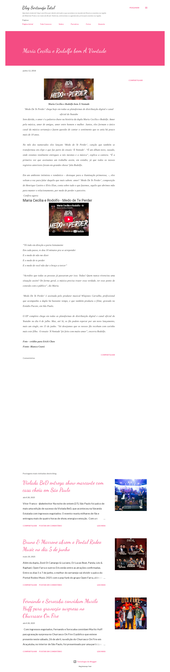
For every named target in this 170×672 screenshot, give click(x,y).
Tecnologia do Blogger (86, 661)
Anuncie (101, 24)
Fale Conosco (46, 24)
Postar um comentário (50, 526)
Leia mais (101, 526)
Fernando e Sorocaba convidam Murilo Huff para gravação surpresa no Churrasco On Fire (60, 608)
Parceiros (75, 24)
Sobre (61, 24)
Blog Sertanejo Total (38, 7)
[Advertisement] (65, 441)
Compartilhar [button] (136, 80)
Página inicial (27, 24)
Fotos (88, 24)
